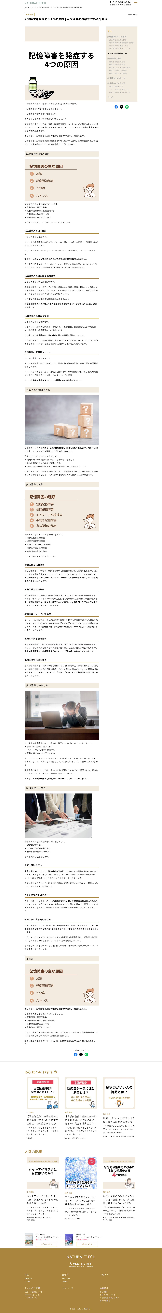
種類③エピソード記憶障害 (119, 67)
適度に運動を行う (116, 86)
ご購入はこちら (46, 1244)
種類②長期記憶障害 (117, 64)
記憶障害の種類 (114, 58)
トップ (27, 7)
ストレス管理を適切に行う (119, 89)
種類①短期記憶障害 (117, 62)
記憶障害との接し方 (116, 78)
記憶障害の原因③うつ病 (119, 46)
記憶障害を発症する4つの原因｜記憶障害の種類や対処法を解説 (61, 7)
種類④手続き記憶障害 (118, 70)
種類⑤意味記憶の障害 (118, 73)
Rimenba (28, 1278)
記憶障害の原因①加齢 (118, 40)
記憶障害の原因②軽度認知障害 (121, 43)
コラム (34, 7)
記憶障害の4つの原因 (117, 37)
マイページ (67, 1288)
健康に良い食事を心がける (119, 92)
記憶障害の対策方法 (116, 83)
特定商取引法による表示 (109, 1298)
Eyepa (27, 1281)
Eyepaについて (31, 1298)
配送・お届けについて (33, 1292)
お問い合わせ (105, 1301)
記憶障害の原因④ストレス (119, 48)
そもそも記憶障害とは (117, 53)
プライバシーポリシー (108, 1295)
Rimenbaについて (32, 1295)
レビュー (104, 1274)
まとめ (110, 97)
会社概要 (103, 1292)
